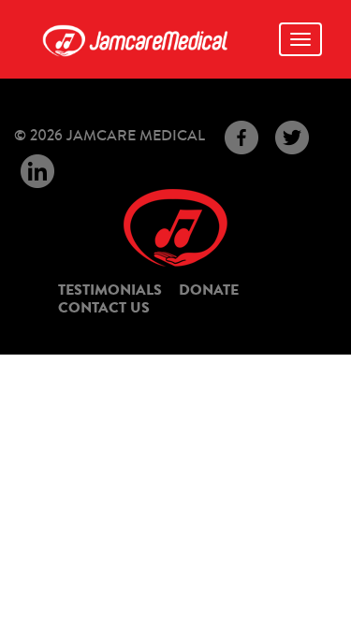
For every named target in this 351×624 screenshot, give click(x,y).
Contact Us (104, 308)
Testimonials (110, 290)
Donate (209, 290)
